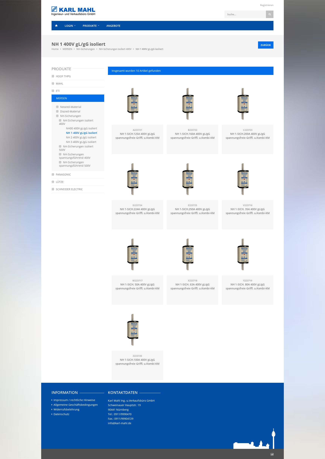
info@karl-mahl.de (119, 423)
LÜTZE (60, 182)
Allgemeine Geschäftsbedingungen (76, 404)
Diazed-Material (70, 111)
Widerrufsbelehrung (66, 409)
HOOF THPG (63, 76)
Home (56, 25)
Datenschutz (61, 414)
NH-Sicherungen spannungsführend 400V (74, 155)
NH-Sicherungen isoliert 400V (115, 49)
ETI (58, 91)
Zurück (266, 45)
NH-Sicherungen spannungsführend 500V (74, 163)
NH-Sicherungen (85, 49)
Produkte (90, 25)
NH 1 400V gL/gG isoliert (149, 49)
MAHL (59, 83)
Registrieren (266, 5)
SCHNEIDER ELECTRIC (69, 189)
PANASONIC (63, 174)
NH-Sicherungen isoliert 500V (76, 148)
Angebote (113, 25)
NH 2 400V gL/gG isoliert (81, 137)
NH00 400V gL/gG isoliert (81, 128)
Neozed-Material (70, 107)
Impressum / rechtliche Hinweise (74, 400)
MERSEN (67, 49)
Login (69, 25)
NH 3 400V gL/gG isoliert (81, 142)
